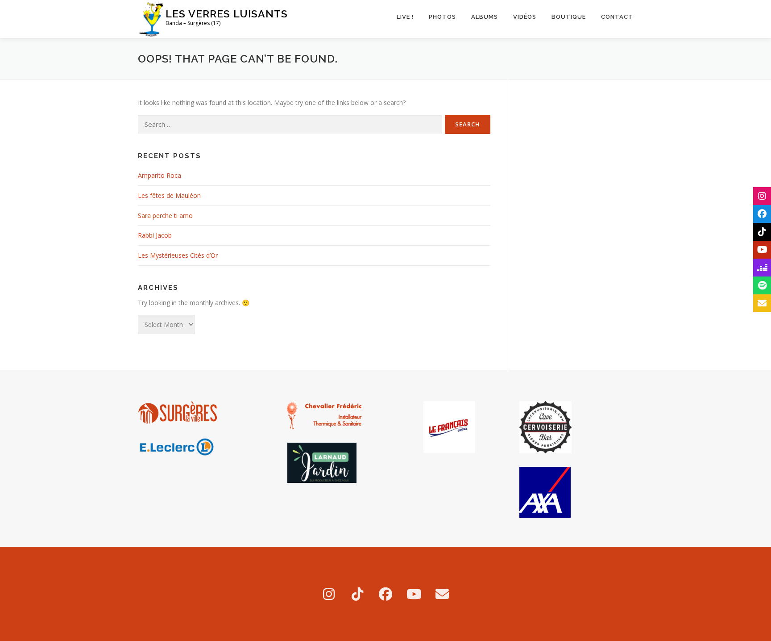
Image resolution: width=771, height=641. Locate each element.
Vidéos (524, 16)
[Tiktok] (357, 594)
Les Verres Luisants (227, 14)
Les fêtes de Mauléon (169, 195)
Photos (442, 16)
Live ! (405, 16)
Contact (617, 16)
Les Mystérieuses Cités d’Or (178, 255)
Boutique (568, 16)
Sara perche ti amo (165, 215)
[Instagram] (328, 594)
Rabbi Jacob (155, 235)
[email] (442, 594)
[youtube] (414, 594)
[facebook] (385, 594)
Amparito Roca (159, 175)
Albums (484, 16)
